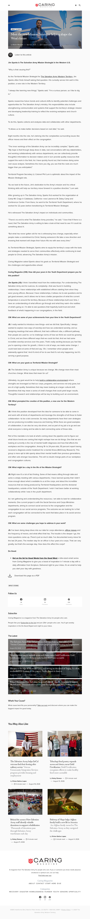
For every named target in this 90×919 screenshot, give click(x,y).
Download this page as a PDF (26, 575)
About (32, 883)
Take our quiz (42, 705)
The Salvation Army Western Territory (56, 76)
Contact (40, 883)
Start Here (50, 883)
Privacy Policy (65, 910)
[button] (9, 5)
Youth (56, 892)
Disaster (24, 892)
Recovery (14, 892)
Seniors (64, 892)
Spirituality (75, 892)
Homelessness (36, 892)
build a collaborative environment (54, 380)
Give (59, 883)
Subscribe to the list (28, 622)
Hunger (48, 892)
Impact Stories (16, 29)
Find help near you (44, 875)
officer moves (71, 530)
